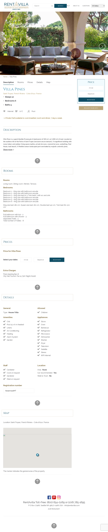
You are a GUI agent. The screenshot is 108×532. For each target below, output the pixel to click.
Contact (67, 6)
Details (40, 82)
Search (60, 6)
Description (8, 82)
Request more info (91, 108)
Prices (30, 82)
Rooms (21, 82)
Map (48, 82)
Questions (86, 6)
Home (5, 77)
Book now (57, 260)
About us (76, 6)
